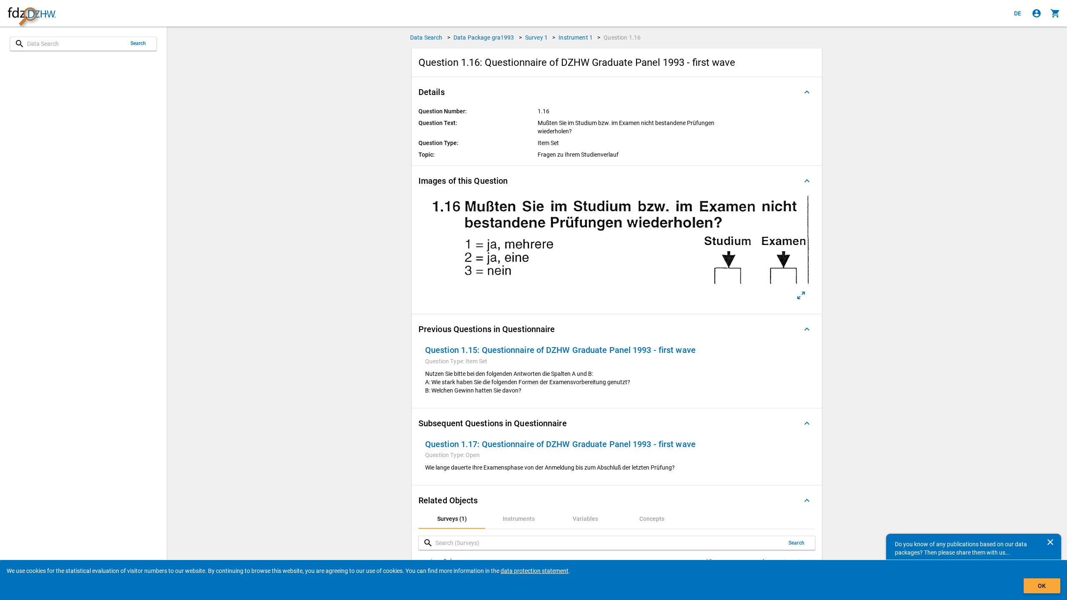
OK (1042, 585)
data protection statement (535, 571)
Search (138, 43)
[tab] (451, 519)
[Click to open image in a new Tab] (801, 295)
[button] (616, 92)
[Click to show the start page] (31, 13)
